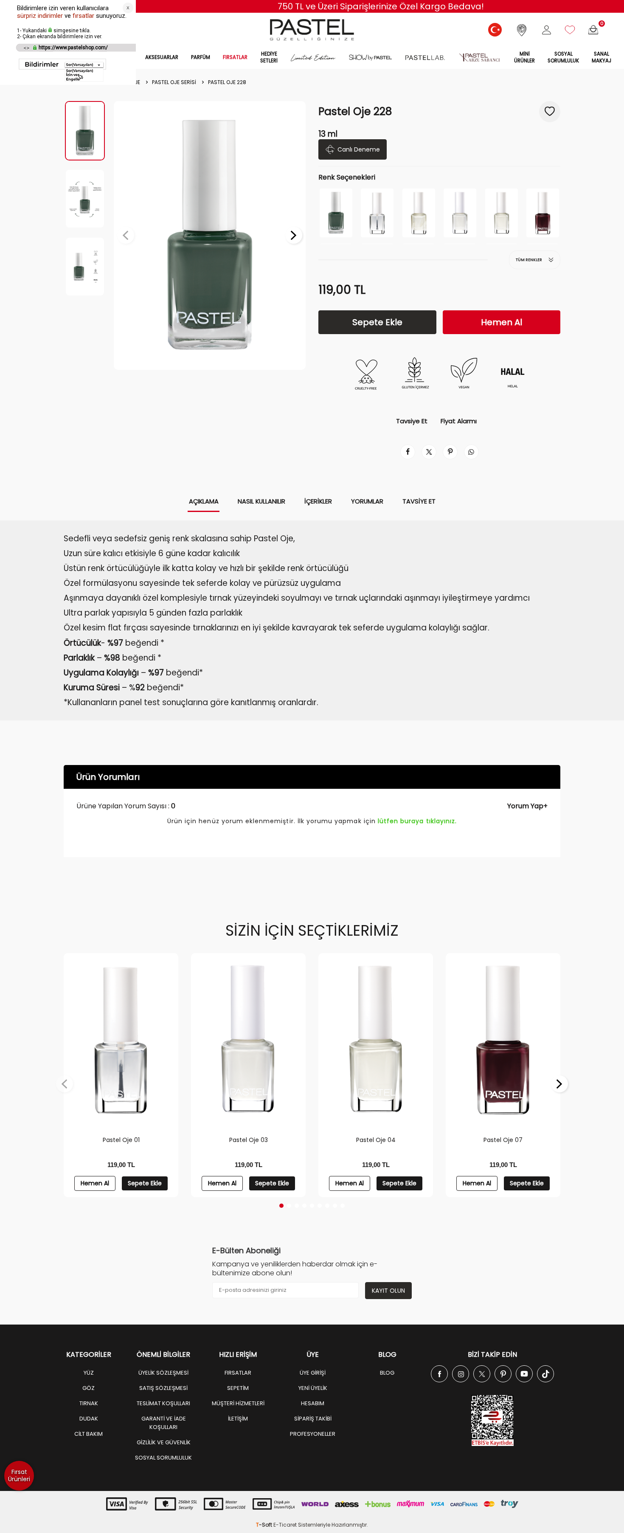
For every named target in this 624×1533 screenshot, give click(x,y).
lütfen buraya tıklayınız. (417, 821)
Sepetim (238, 1388)
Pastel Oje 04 (376, 1140)
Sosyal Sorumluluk (563, 57)
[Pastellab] (425, 58)
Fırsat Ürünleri (19, 1475)
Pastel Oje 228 (227, 82)
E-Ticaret (285, 1524)
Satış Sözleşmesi (163, 1388)
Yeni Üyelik (312, 1388)
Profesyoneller (312, 1434)
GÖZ (88, 1388)
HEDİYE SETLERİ (269, 57)
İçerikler (318, 501)
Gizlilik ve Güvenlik (164, 1442)
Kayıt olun (388, 1290)
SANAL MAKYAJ (601, 57)
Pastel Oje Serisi (174, 82)
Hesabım (312, 1403)
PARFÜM (200, 57)
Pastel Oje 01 (121, 1140)
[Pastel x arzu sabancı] (479, 58)
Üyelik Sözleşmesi (163, 1373)
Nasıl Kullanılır (261, 501)
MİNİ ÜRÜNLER (524, 57)
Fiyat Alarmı (459, 421)
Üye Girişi (313, 1373)
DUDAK (88, 1419)
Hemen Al (501, 322)
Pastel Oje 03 (248, 1140)
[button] (125, 235)
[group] (210, 235)
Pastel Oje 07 (503, 1140)
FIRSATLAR (235, 57)
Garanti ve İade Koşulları (163, 1423)
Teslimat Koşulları (163, 1403)
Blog (387, 1373)
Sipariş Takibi (313, 1419)
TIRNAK (88, 1403)
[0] (593, 30)
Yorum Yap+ (527, 806)
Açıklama (204, 501)
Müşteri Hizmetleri (238, 1403)
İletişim (238, 1419)
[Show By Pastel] (370, 58)
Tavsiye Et (411, 421)
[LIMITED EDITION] (313, 58)
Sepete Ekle (377, 322)
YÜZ (89, 1373)
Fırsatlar (238, 1373)
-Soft (264, 1524)
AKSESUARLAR (161, 57)
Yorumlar (367, 501)
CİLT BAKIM (88, 1434)
